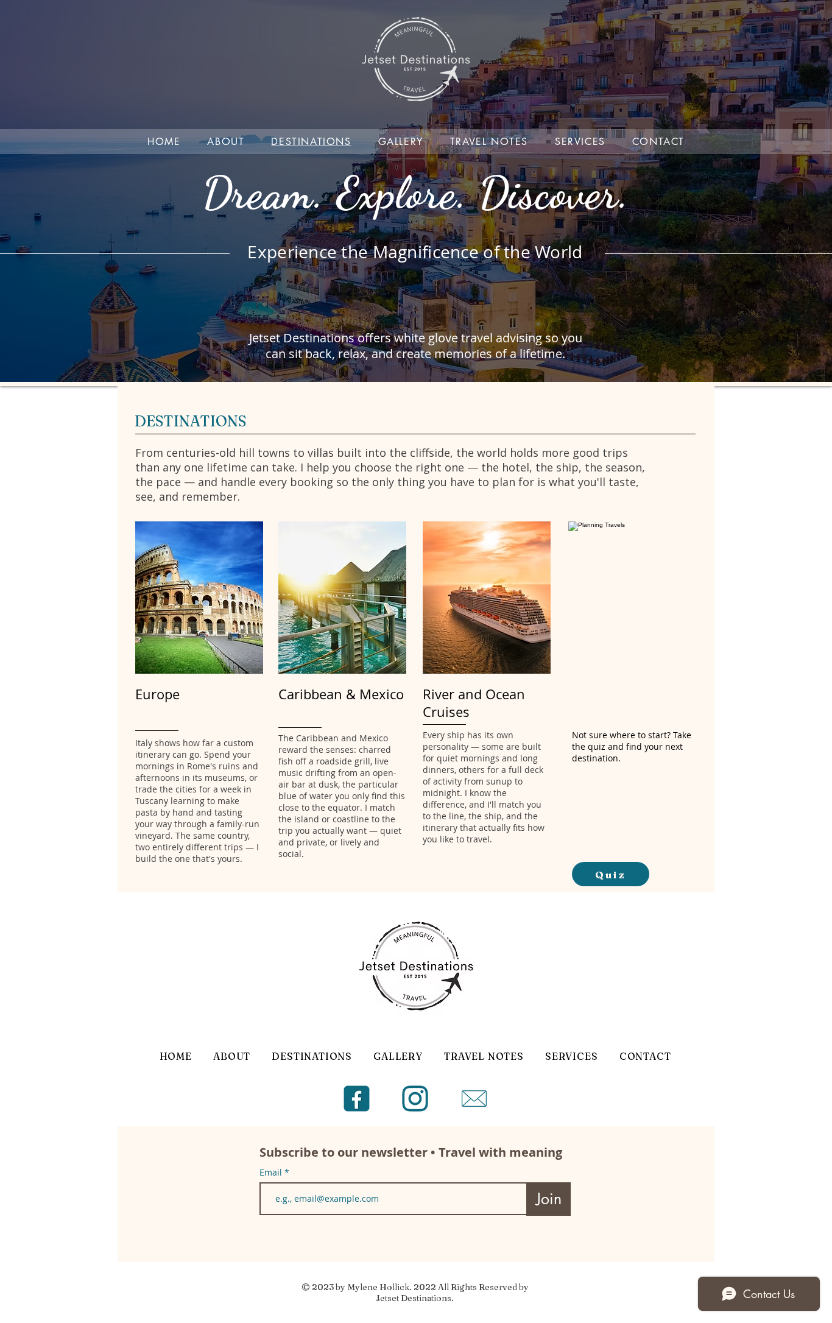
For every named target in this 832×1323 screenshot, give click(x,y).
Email (271, 1172)
